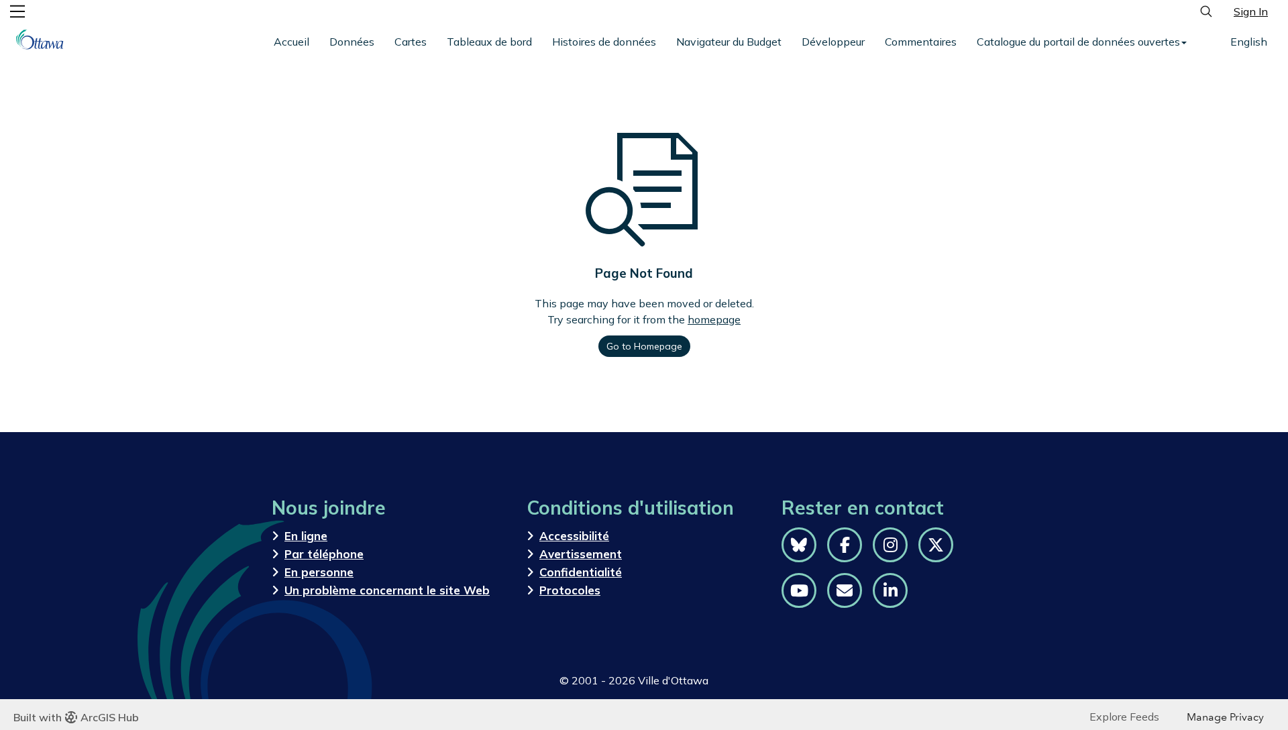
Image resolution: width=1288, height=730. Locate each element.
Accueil (291, 41)
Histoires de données (604, 41)
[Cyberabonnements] (844, 590)
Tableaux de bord (489, 41)
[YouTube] (799, 590)
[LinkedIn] (890, 590)
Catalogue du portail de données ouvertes (1078, 41)
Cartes (410, 41)
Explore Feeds (1124, 716)
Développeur (833, 41)
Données (351, 41)
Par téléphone (324, 554)
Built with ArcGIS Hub (76, 717)
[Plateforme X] (935, 544)
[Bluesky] (799, 544)
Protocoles (569, 590)
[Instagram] (890, 544)
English (1248, 41)
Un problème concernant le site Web (387, 590)
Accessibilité (574, 536)
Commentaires (921, 41)
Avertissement (580, 554)
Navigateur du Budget (729, 41)
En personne (319, 572)
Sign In (1251, 11)
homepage (714, 319)
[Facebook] (844, 544)
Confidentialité (580, 572)
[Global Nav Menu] (17, 11)
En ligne (305, 536)
